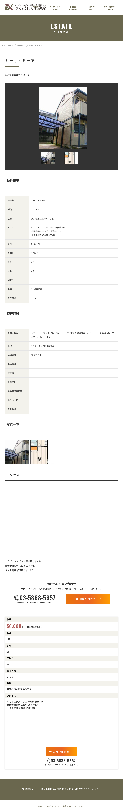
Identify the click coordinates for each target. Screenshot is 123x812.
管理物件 (21, 45)
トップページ (7, 45)
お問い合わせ (88, 598)
